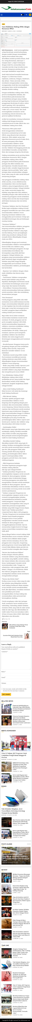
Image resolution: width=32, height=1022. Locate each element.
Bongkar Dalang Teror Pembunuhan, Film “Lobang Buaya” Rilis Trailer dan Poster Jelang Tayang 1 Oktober (6, 953)
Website (3, 683)
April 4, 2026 (17, 892)
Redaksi (5, 31)
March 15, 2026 (18, 927)
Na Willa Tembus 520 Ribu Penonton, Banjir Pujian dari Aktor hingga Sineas (6, 912)
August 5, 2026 (18, 712)
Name (3, 671)
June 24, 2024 (12, 31)
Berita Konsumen (6, 749)
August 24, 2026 (18, 1002)
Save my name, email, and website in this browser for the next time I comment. (14, 690)
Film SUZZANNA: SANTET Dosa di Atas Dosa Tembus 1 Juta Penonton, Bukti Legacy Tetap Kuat (6, 901)
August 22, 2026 (18, 825)
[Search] (26, 14)
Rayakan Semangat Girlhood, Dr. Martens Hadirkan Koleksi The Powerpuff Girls (6, 976)
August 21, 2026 (18, 771)
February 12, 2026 (18, 938)
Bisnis (4, 805)
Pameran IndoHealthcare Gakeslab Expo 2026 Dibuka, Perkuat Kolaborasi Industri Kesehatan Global (6, 709)
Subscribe (30, 15)
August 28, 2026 (12, 815)
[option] (16, 856)
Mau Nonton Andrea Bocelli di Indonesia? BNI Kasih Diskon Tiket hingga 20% (6, 822)
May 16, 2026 (17, 881)
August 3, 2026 (18, 724)
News (3, 24)
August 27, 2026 (12, 759)
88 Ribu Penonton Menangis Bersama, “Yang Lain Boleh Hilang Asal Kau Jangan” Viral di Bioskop (6, 878)
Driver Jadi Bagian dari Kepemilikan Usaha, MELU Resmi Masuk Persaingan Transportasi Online (6, 778)
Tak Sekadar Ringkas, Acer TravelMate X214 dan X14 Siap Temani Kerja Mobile (16, 798)
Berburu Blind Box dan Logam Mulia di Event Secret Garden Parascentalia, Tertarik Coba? (6, 1011)
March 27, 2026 (18, 914)
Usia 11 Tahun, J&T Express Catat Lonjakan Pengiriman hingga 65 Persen (16, 742)
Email (3, 677)
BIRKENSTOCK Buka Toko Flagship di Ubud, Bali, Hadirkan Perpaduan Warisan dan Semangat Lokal (6, 767)
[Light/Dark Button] (22, 14)
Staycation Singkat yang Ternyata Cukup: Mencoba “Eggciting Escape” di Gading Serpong (6, 889)
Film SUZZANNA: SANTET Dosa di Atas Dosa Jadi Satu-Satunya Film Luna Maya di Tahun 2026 (6, 935)
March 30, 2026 (18, 904)
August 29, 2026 (18, 957)
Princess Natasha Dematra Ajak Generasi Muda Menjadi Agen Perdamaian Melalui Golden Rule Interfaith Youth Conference (6, 720)
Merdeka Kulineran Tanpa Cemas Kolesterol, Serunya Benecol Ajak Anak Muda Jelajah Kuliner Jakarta (6, 999)
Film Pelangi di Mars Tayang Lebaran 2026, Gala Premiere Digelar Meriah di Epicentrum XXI (6, 924)
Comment (4, 651)
